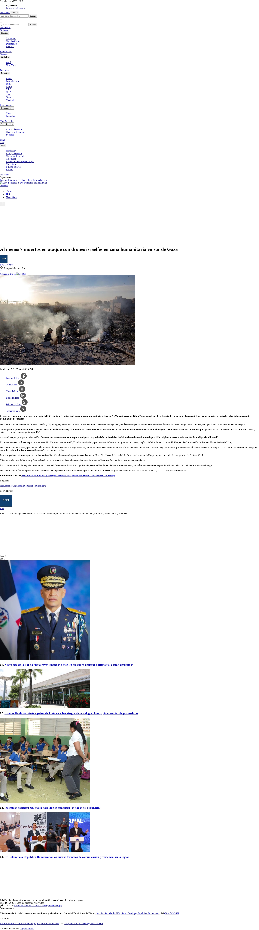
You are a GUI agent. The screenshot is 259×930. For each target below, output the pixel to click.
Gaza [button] (14, 485)
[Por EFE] (3, 262)
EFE (2, 264)
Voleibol (10, 100)
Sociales (10, 134)
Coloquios (11, 158)
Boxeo (9, 78)
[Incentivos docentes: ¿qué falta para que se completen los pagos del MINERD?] (129, 760)
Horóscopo (11, 150)
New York (11, 65)
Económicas (6, 51)
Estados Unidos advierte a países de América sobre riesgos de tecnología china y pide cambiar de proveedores (71, 713)
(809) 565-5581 (171, 913)
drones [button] (9, 485)
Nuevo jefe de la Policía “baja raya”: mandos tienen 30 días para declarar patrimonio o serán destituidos (68, 664)
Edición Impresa (13, 167)
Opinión (4, 30)
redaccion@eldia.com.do (91, 923)
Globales (4, 54)
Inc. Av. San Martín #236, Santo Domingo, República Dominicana (128, 913)
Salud (2, 139)
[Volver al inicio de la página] (2, 204)
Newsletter (5, 174)
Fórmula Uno (12, 81)
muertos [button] (26, 485)
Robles (9, 169)
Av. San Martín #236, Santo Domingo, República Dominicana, (30, 923)
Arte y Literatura (14, 129)
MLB (8, 89)
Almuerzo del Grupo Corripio (20, 161)
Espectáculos (6, 105)
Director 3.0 (11, 43)
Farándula (10, 116)
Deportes (4, 70)
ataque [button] (3, 485)
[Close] (1, 22)
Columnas (11, 38)
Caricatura (11, 164)
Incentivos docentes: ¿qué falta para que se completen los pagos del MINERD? (52, 807)
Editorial (10, 46)
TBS (8, 94)
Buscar (33, 16)
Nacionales (5, 27)
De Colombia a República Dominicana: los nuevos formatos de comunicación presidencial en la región (67, 857)
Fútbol (9, 84)
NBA (8, 92)
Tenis (8, 97)
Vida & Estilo (6, 121)
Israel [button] (19, 485)
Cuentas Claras (13, 41)
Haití (8, 62)
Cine (8, 113)
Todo (9, 190)
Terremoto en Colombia (15, 8)
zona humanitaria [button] (38, 485)
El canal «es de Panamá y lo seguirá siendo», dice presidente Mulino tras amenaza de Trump (68, 475)
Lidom (9, 86)
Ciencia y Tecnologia (16, 132)
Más (2, 142)
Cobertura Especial (15, 156)
